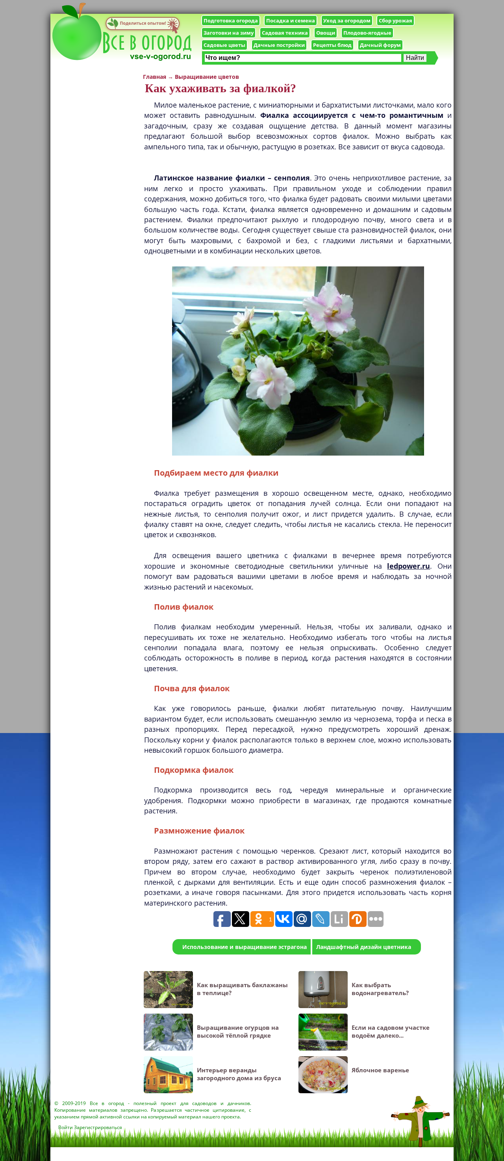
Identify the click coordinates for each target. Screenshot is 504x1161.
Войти (65, 1127)
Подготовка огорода (231, 20)
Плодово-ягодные (367, 32)
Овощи (325, 32)
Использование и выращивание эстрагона (244, 947)
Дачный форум (380, 44)
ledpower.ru (408, 566)
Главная (154, 76)
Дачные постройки (279, 44)
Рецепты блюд (332, 44)
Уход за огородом (347, 20)
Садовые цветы (224, 44)
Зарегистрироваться (98, 1127)
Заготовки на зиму (229, 32)
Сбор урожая (395, 20)
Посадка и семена (290, 20)
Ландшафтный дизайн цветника (363, 947)
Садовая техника (285, 32)
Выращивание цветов (207, 76)
